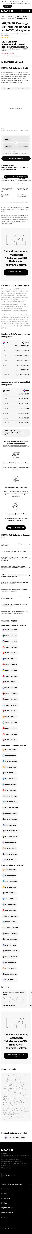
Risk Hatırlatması (14, 1113)
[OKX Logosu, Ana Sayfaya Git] (7, 11)
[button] (19, 11)
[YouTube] (11, 1229)
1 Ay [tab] (18, 88)
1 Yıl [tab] (23, 88)
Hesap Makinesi (11, 17)
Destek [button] (4, 1203)
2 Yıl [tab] (28, 88)
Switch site (8, 6)
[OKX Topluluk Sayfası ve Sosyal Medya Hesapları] (14, 1229)
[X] (2, 1229)
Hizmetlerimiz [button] (6, 1198)
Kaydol (24, 11)
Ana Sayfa (3, 17)
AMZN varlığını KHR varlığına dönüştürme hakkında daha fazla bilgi (15, 432)
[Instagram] (8, 1229)
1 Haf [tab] (13, 88)
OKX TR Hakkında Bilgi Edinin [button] (11, 1184)
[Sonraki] (29, 1137)
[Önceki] (2, 1137)
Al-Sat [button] (3, 1217)
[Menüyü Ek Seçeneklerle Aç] (30, 11)
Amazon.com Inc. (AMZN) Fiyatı (19, 202)
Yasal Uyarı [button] (5, 1189)
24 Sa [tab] (8, 88)
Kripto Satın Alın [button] (7, 1208)
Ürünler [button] (4, 1193)
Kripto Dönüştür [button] (7, 1212)
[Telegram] (5, 1229)
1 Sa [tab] (4, 88)
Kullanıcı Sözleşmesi (17, 1117)
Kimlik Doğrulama (18, 494)
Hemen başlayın (8, 1005)
